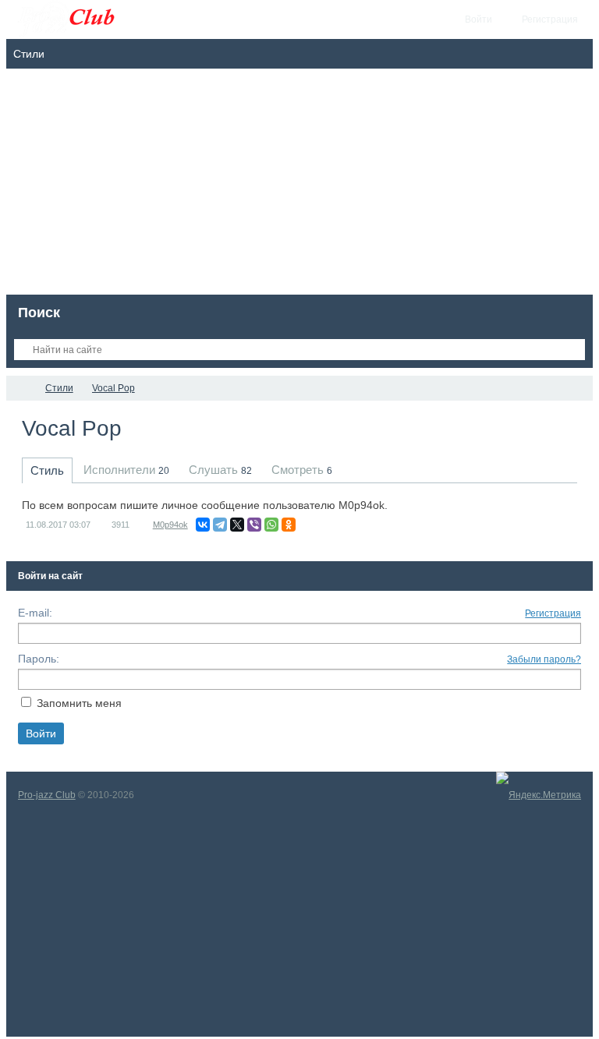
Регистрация (553, 613)
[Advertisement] (300, 185)
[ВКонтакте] (203, 525)
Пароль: (38, 658)
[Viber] (254, 525)
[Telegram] (220, 525)
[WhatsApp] (271, 525)
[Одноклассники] (289, 525)
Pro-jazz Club (47, 795)
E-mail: (35, 612)
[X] (237, 525)
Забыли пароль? (544, 659)
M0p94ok (170, 524)
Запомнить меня (79, 703)
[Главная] (20, 388)
